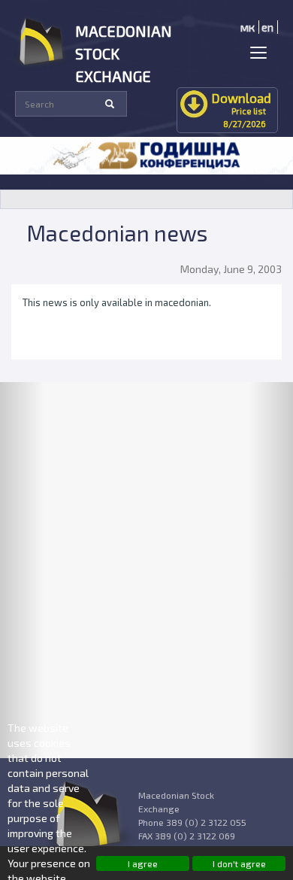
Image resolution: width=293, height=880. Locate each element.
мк (247, 27)
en (267, 27)
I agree (143, 863)
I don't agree (239, 863)
